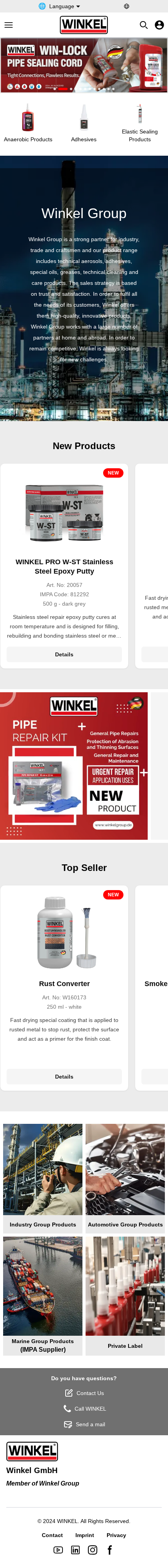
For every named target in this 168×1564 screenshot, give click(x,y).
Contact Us (90, 1393)
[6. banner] (85, 89)
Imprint (84, 1535)
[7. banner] (90, 89)
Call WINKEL (90, 1409)
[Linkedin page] (75, 1550)
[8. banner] (94, 89)
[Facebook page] (109, 1550)
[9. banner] (99, 89)
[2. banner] (63, 89)
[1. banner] (55, 89)
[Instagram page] (92, 1550)
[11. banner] (108, 89)
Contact (52, 1535)
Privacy (116, 1535)
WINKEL (67, 1521)
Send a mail (90, 1424)
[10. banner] (104, 89)
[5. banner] (80, 89)
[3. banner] (71, 89)
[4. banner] (76, 89)
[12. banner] (113, 89)
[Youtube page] (58, 1550)
